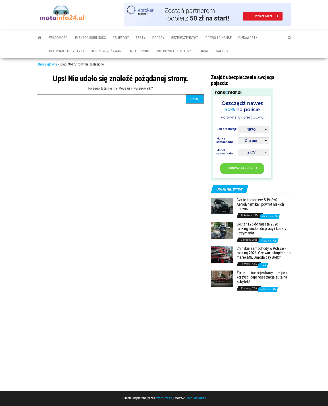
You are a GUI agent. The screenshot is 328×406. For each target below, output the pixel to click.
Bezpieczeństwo (185, 38)
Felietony (121, 38)
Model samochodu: (224, 151)
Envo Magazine (196, 398)
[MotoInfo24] (39, 38)
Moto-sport (140, 51)
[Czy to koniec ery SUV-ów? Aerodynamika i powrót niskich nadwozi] (222, 206)
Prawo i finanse (218, 38)
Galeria (222, 51)
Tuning (203, 51)
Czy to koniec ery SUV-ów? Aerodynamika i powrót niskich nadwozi (260, 204)
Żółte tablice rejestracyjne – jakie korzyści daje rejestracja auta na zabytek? (262, 277)
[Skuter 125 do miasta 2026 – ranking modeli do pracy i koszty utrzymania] (222, 230)
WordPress (164, 398)
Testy (140, 38)
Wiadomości (58, 38)
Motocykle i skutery (173, 51)
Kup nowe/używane (107, 51)
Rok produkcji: (226, 129)
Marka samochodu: (224, 140)
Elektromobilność (90, 38)
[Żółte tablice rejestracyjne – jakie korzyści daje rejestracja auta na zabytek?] (222, 279)
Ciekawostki (248, 38)
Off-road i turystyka (67, 51)
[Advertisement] (244, 341)
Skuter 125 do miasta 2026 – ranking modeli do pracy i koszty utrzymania (261, 228)
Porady (158, 38)
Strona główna (47, 64)
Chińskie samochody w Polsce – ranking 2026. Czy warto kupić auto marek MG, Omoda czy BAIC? (264, 253)
